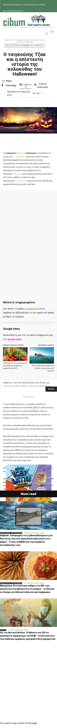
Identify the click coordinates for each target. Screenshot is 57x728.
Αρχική (7, 40)
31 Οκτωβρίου (19, 156)
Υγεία (3, 630)
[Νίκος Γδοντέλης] (2, 83)
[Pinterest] (30, 196)
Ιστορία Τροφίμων (21, 45)
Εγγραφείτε (31, 308)
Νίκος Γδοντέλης (11, 83)
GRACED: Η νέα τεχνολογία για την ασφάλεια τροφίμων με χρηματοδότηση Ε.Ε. (15, 365)
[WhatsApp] (37, 196)
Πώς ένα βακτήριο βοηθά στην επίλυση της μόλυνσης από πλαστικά (43, 368)
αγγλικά (21, 153)
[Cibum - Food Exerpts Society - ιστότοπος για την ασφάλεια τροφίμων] (26, 21)
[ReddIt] (51, 196)
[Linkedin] (44, 196)
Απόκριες (16, 173)
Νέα (12, 40)
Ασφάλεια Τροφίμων (11, 533)
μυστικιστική (21, 180)
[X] (23, 196)
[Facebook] (16, 196)
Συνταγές (38, 45)
